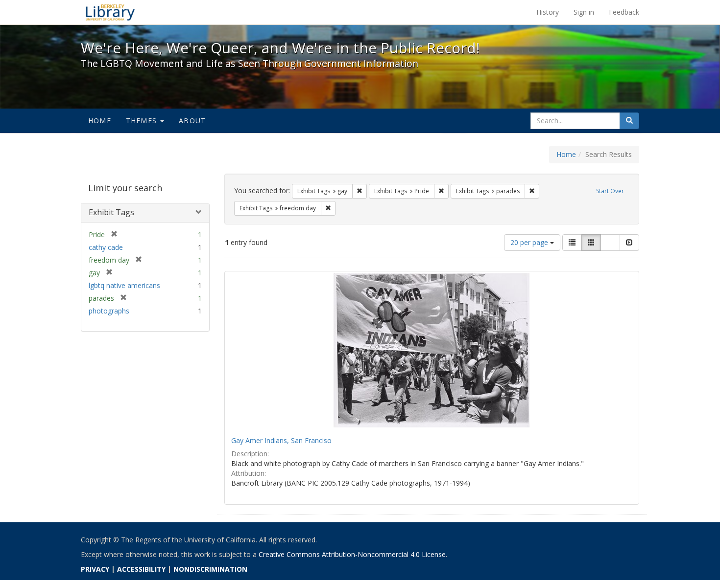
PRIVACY (95, 569)
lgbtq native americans (124, 285)
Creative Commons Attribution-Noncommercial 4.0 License (352, 554)
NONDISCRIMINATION (210, 569)
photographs (109, 310)
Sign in (584, 12)
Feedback (624, 12)
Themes (142, 120)
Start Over (610, 191)
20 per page (530, 242)
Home (99, 120)
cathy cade (106, 247)
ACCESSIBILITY (141, 569)
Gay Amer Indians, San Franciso (281, 440)
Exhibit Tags (111, 212)
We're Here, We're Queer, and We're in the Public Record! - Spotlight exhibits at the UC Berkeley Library (110, 12)
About (192, 120)
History (547, 12)
